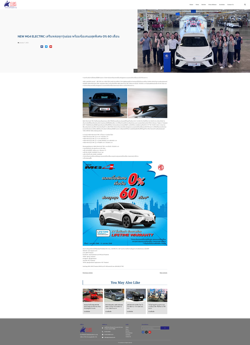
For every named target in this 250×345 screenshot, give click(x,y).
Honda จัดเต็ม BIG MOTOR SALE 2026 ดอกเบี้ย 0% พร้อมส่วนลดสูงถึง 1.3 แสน (92, 306)
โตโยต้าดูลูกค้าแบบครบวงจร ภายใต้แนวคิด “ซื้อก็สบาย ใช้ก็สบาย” (156, 306)
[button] (245, 4)
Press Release (212, 4)
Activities (222, 4)
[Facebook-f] (143, 332)
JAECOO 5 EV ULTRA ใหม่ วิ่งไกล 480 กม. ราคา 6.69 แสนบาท (135, 306)
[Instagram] (146, 332)
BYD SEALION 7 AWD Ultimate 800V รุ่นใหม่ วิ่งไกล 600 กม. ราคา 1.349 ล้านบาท (114, 306)
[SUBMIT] (164, 327)
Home (191, 4)
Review (204, 4)
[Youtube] (50, 46)
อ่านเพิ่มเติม (87, 311)
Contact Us (230, 4)
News (197, 4)
